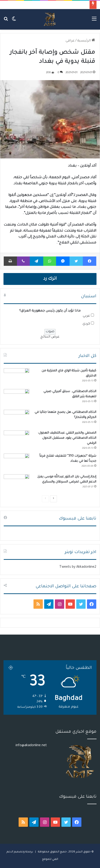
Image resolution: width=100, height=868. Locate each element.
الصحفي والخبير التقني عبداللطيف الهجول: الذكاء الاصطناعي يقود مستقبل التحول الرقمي (67, 438)
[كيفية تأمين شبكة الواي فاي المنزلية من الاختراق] (16, 377)
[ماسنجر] (63, 261)
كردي (86, 324)
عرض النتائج (50, 337)
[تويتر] (76, 261)
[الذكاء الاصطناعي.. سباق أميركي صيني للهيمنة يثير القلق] (16, 398)
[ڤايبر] (23, 261)
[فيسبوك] (89, 261)
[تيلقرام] (36, 261)
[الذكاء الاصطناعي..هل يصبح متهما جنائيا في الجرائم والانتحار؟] (16, 418)
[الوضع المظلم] (14, 21)
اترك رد (50, 279)
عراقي (70, 41)
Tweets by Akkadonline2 (77, 567)
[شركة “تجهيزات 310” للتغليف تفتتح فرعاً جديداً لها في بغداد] (16, 462)
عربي (86, 316)
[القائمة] (94, 21)
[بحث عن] (5, 21)
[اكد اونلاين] (50, 19)
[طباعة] (10, 261)
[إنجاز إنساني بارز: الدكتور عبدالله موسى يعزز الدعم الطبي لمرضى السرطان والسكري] (16, 483)
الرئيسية (84, 41)
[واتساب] (49, 261)
